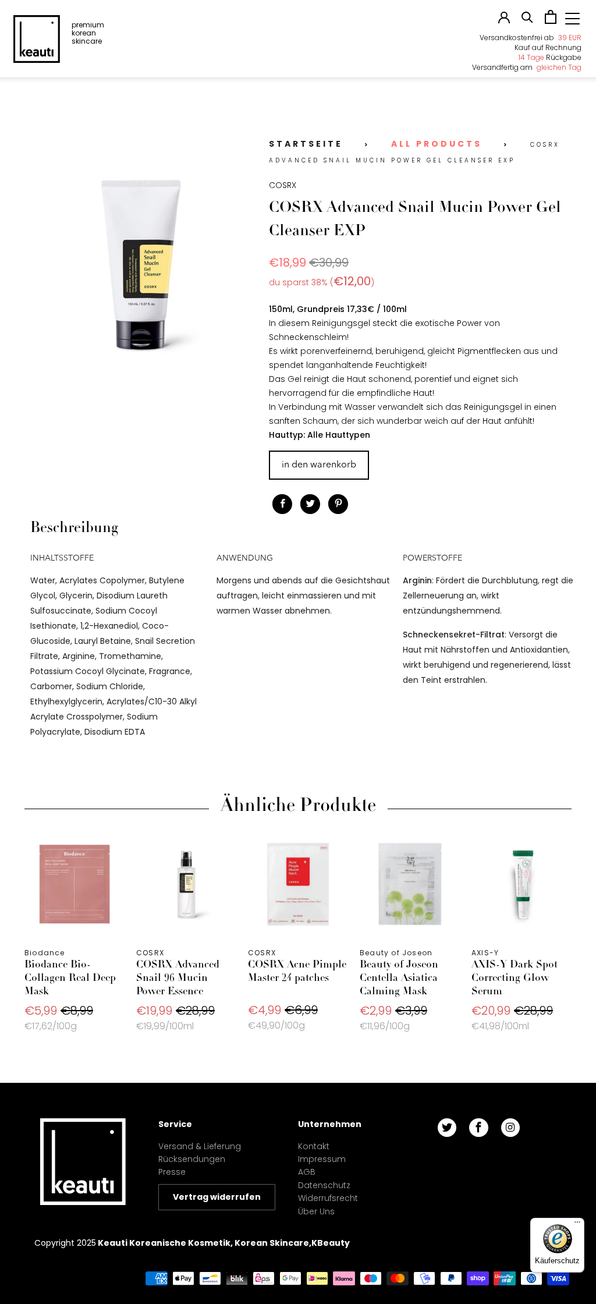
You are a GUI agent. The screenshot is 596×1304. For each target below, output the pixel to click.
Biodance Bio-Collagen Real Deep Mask (74, 884)
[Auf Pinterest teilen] (338, 504)
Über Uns (316, 1211)
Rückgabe (550, 57)
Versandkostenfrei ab (530, 37)
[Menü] (577, 1225)
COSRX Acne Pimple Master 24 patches (298, 884)
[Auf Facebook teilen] (282, 504)
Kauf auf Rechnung (548, 47)
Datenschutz (324, 1185)
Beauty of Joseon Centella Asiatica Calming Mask (410, 884)
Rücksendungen (191, 1159)
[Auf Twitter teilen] (310, 504)
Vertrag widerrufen (217, 1197)
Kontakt (313, 1146)
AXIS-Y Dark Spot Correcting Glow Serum (521, 884)
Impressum (322, 1159)
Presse (172, 1172)
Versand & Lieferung (199, 1146)
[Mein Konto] (504, 20)
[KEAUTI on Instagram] (510, 1128)
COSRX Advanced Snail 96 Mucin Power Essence (186, 884)
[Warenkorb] (550, 21)
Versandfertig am (526, 67)
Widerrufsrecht (328, 1198)
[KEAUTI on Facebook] (478, 1128)
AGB (306, 1172)
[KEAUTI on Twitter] (447, 1128)
